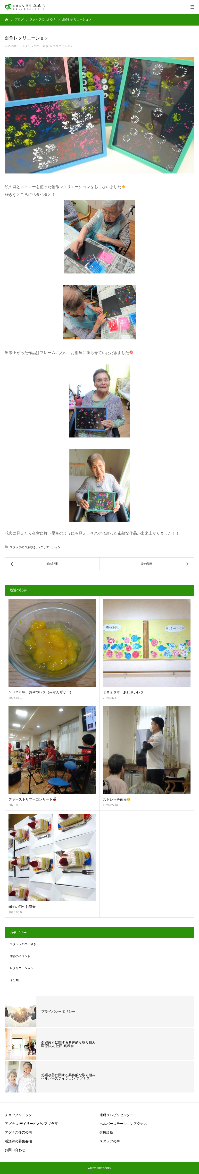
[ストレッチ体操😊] (147, 750)
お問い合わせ (15, 1150)
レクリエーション (61, 46)
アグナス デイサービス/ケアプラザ (31, 1124)
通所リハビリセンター (116, 1115)
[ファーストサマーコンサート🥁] (52, 750)
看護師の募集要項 (18, 1141)
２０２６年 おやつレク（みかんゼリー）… (42, 692)
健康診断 (106, 1132)
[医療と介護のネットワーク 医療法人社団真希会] (25, 7)
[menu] (192, 7)
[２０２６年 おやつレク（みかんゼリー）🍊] (52, 643)
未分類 (14, 980)
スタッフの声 (110, 1141)
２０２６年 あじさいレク (123, 692)
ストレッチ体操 (115, 799)
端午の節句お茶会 (22, 907)
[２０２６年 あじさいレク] (147, 643)
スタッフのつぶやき (35, 46)
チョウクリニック (18, 1115)
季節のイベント (20, 956)
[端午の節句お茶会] (52, 857)
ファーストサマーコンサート (30, 799)
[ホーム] (6, 19)
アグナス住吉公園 (18, 1132)
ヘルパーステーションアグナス (123, 1124)
